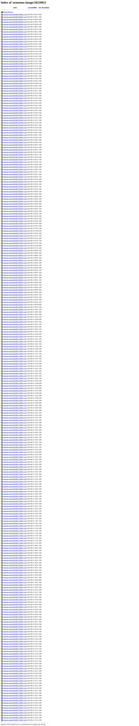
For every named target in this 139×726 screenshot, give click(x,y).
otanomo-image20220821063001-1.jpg (15, 206)
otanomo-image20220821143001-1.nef (15, 445)
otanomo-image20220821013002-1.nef (15, 61)
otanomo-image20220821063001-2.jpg (15, 211)
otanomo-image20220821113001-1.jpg (14, 354)
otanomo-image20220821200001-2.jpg (15, 609)
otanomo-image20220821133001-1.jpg (15, 413)
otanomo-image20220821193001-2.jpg (15, 595)
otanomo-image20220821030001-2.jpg (15, 108)
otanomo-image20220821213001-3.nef (15, 661)
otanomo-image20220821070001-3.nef (15, 233)
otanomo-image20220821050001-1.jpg (15, 162)
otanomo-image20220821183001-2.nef (15, 567)
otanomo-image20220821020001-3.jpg (15, 83)
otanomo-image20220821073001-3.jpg (15, 245)
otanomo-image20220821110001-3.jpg (14, 349)
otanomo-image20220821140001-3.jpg (15, 437)
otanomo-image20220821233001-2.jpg (15, 713)
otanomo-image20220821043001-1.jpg (15, 147)
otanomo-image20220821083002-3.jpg (15, 275)
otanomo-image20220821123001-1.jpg (15, 383)
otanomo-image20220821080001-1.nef (15, 253)
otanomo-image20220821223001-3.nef (15, 690)
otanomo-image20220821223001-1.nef (15, 681)
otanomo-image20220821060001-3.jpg (15, 201)
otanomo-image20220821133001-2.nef (15, 420)
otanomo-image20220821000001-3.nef (15, 27)
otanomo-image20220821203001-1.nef (15, 622)
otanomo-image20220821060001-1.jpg (15, 191)
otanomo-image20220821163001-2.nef (15, 508)
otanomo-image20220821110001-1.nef (14, 341)
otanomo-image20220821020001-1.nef (15, 76)
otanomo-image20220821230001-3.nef (15, 705)
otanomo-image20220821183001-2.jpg (15, 565)
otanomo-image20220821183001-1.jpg (15, 560)
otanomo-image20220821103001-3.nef (15, 336)
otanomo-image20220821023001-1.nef (15, 91)
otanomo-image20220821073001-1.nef (15, 238)
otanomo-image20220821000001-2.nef (15, 22)
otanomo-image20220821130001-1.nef (15, 400)
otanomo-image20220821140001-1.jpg (15, 427)
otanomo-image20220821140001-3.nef (15, 440)
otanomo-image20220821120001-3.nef (15, 381)
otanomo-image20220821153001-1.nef (15, 474)
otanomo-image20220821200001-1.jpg (15, 604)
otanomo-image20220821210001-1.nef (15, 636)
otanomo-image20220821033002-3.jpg (15, 127)
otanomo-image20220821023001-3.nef (15, 100)
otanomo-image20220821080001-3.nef (15, 263)
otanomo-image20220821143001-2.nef (15, 449)
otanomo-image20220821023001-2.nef (15, 95)
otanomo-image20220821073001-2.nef (15, 243)
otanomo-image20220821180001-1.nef (15, 548)
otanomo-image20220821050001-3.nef (15, 174)
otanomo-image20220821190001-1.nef (15, 577)
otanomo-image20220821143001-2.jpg (15, 447)
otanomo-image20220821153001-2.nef (15, 479)
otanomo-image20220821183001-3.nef (15, 572)
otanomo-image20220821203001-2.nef (15, 626)
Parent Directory (8, 12)
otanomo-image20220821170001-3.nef (15, 528)
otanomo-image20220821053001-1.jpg (15, 177)
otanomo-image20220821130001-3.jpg (15, 408)
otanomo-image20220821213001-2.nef (15, 656)
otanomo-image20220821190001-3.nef (15, 587)
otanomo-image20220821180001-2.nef (15, 553)
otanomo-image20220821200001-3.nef (15, 617)
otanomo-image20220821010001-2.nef (15, 51)
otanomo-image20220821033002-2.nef (15, 125)
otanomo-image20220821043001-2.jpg (15, 152)
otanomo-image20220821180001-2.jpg (15, 550)
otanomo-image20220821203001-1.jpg (15, 619)
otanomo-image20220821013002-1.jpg (15, 59)
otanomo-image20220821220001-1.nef (15, 666)
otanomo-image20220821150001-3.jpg (15, 467)
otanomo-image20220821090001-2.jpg (15, 285)
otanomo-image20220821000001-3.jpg (15, 24)
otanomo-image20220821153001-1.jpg (15, 472)
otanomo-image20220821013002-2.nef (15, 66)
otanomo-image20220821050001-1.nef (15, 164)
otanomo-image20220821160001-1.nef (15, 489)
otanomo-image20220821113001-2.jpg (14, 359)
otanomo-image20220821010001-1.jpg (15, 44)
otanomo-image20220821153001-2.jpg (15, 477)
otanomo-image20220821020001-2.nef (15, 81)
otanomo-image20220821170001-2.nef (15, 523)
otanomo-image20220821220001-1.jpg (15, 663)
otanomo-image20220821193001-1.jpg (15, 590)
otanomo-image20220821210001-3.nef (15, 646)
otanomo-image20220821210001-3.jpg (15, 644)
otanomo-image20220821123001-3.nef (15, 395)
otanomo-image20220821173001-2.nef (15, 538)
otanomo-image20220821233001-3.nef (15, 720)
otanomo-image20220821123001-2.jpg (15, 388)
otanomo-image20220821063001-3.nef (15, 218)
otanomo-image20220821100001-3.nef (15, 322)
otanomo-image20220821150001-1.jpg (15, 457)
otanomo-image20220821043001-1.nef (15, 150)
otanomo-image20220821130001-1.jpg (15, 398)
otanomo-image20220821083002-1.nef (15, 268)
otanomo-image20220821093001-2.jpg (15, 299)
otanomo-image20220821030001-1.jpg (15, 103)
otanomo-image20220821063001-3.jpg (15, 216)
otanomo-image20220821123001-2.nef (15, 390)
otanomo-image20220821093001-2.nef (15, 302)
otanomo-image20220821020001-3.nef (15, 86)
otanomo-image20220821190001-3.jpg (15, 585)
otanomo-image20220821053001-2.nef (15, 184)
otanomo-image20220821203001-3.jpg (15, 629)
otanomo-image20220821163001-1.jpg (15, 501)
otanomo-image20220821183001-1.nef (15, 563)
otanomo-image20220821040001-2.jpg (15, 137)
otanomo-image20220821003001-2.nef (15, 36)
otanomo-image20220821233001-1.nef (15, 710)
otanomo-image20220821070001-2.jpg (15, 226)
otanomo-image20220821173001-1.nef (15, 533)
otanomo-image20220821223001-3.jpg (15, 688)
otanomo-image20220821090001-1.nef (15, 282)
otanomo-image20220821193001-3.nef (15, 602)
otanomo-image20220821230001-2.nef (15, 700)
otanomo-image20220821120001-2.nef (15, 376)
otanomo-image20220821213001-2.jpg (15, 654)
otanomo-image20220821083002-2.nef (15, 272)
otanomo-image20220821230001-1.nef (15, 695)
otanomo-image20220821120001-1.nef (15, 371)
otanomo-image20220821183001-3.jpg (15, 570)
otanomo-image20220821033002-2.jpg (15, 122)
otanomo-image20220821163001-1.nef (15, 504)
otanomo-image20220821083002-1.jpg (15, 265)
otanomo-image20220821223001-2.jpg (15, 683)
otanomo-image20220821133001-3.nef (15, 425)
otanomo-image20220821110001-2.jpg (14, 344)
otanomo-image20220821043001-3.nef (15, 159)
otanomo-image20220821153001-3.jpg (15, 481)
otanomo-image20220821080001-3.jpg (15, 260)
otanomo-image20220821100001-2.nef (15, 317)
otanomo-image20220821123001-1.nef (15, 386)
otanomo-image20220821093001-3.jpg (15, 304)
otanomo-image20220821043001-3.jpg (15, 157)
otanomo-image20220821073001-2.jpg (15, 240)
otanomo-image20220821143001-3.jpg (15, 452)
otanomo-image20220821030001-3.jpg (15, 113)
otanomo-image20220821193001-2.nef (15, 597)
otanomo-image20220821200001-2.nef (15, 612)
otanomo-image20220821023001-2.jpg (15, 93)
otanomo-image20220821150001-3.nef (15, 469)
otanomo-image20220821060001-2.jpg (15, 196)
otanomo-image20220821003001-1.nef (15, 32)
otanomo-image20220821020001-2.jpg (15, 78)
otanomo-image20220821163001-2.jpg (15, 506)
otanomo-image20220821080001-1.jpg (15, 250)
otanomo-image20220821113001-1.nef (14, 356)
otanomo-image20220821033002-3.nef (15, 130)
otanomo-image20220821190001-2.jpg (15, 580)
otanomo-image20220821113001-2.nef (14, 361)
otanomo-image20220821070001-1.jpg (15, 221)
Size (40, 7)
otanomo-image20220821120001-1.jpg (15, 368)
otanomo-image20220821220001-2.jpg (15, 668)
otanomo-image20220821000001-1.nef (15, 17)
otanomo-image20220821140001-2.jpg (15, 432)
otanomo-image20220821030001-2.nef (15, 110)
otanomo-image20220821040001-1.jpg (15, 132)
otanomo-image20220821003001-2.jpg (15, 34)
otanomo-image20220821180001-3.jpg (15, 555)
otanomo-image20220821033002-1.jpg (15, 118)
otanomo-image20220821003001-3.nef (15, 41)
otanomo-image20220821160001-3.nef (15, 499)
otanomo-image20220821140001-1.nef (15, 430)
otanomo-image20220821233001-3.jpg (15, 717)
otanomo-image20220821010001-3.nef (15, 56)
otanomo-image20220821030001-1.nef (15, 105)
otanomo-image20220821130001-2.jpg (15, 403)
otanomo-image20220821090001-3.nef (15, 292)
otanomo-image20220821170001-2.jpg (15, 521)
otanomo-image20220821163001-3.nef (15, 513)
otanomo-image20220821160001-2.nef (15, 494)
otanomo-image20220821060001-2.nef (15, 199)
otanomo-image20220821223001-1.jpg (15, 678)
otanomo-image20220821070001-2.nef (15, 228)
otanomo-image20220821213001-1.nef (15, 651)
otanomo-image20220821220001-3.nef (15, 676)
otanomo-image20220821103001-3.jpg (15, 334)
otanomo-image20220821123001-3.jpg (15, 393)
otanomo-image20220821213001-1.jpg (15, 649)
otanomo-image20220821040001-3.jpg (15, 142)
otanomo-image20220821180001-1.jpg (15, 545)
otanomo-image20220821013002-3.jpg (15, 68)
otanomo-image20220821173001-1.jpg (15, 531)
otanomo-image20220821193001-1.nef (15, 592)
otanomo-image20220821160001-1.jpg (15, 486)
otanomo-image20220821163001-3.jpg (15, 511)
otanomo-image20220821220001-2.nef (15, 671)
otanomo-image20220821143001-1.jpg (15, 442)
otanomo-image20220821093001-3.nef (15, 307)
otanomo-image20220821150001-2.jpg (15, 462)
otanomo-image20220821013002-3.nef (15, 71)
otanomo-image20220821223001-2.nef (15, 685)
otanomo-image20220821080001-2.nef (15, 258)
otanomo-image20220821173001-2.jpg (15, 536)
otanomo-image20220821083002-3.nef (15, 277)
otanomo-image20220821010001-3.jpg (15, 54)
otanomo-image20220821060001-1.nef (15, 194)
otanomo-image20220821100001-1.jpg (15, 309)
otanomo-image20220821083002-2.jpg (15, 270)
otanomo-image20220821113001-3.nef (14, 366)
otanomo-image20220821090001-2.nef (15, 287)
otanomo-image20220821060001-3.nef (15, 204)
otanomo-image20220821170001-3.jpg (15, 526)
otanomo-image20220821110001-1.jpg (14, 339)
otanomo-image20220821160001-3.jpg (15, 496)
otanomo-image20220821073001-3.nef (15, 248)
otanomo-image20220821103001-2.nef (15, 331)
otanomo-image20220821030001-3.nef (15, 115)
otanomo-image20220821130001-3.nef (15, 410)
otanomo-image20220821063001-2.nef (15, 213)
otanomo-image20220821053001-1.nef (15, 179)
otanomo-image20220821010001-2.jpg (15, 49)
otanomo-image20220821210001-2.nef (15, 641)
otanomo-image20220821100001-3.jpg (15, 319)
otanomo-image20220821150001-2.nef (15, 464)
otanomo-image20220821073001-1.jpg (15, 236)
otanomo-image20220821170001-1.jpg (15, 516)
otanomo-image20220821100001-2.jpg (15, 314)
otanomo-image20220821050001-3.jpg (15, 172)
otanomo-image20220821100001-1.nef (15, 312)
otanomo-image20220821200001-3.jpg (15, 614)
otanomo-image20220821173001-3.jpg (15, 540)
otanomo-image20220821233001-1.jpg (15, 708)
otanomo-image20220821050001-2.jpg (15, 167)
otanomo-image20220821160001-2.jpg (15, 491)
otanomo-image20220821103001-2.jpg (15, 329)
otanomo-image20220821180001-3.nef (15, 558)
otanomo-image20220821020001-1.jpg (15, 73)
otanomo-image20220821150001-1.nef (15, 459)
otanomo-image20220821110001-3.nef (14, 351)
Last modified (32, 7)
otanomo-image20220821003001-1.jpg (15, 29)
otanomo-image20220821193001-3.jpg (15, 599)
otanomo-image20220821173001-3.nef (15, 543)
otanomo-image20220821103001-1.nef (15, 327)
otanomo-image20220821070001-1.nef (15, 223)
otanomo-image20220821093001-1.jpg (15, 295)
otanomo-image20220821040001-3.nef (15, 145)
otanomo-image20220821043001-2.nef (15, 154)
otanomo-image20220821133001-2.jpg (15, 418)
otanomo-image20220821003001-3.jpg (15, 39)
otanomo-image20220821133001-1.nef (15, 415)
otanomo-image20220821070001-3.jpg (15, 231)
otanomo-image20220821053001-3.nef (15, 189)
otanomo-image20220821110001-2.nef (14, 346)
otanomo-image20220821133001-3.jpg (15, 422)
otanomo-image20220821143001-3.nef (15, 454)
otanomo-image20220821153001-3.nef (15, 484)
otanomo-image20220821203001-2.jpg (15, 624)
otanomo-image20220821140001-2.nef (15, 435)
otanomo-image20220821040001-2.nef (15, 140)
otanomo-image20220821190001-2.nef (15, 582)
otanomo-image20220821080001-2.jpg (15, 255)
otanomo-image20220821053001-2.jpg (15, 181)
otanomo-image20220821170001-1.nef (15, 518)
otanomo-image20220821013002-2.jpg (15, 63)
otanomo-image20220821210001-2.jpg (15, 639)
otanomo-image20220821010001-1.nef (15, 46)
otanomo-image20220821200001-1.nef (15, 607)
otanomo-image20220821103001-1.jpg (15, 324)
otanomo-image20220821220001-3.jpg (15, 673)
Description (45, 7)
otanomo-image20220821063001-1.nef (15, 209)
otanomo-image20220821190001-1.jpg (15, 575)
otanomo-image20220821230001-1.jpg (15, 693)
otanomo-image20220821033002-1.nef (15, 120)
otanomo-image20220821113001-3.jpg (14, 363)
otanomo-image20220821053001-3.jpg (15, 186)
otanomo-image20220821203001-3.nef (15, 631)
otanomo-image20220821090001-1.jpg (15, 280)
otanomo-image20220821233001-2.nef (15, 715)
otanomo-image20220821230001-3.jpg (15, 703)
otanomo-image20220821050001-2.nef (15, 169)
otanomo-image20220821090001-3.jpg (15, 290)
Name (15, 7)
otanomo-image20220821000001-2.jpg (15, 19)
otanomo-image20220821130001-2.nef (15, 405)
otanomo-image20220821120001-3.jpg (15, 378)
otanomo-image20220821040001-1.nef (15, 135)
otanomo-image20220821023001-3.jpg (15, 98)
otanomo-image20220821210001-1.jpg (15, 634)
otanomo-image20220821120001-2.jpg (15, 373)
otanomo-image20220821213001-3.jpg (15, 658)
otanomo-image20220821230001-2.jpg (15, 698)
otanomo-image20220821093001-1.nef (15, 297)
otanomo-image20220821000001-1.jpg (15, 14)
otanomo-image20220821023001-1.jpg (15, 88)
